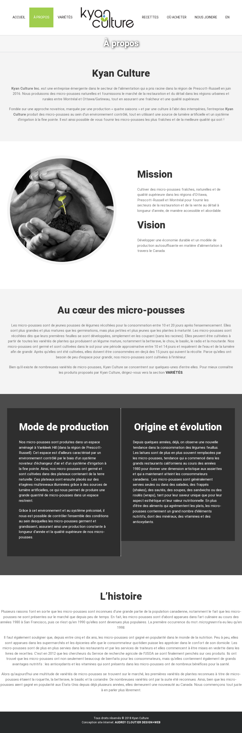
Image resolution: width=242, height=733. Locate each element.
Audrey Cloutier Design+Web (137, 722)
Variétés (174, 372)
